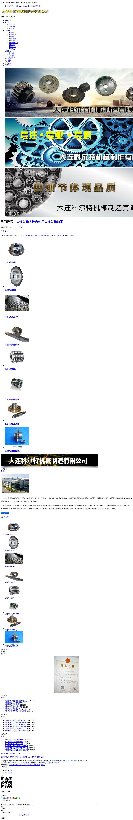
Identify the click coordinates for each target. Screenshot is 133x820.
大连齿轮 (22, 221)
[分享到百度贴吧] (13, 798)
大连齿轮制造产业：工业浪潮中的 (16, 726)
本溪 (10, 765)
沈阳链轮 (12, 41)
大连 (14, 765)
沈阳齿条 (12, 36)
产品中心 (8, 30)
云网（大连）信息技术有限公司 (48, 763)
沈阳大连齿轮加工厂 (13, 399)
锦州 (35, 765)
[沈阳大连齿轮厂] (17, 314)
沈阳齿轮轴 (12, 34)
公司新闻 (12, 53)
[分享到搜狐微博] (15, 798)
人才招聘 (8, 61)
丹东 (28, 765)
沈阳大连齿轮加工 (12, 345)
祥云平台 (26, 763)
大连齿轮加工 (53, 221)
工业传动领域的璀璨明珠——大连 (16, 728)
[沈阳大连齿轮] (17, 259)
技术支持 (12, 57)
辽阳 (24, 765)
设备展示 (8, 59)
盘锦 (38, 765)
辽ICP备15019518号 (7, 763)
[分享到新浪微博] (6, 798)
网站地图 (15, 6)
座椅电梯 (4, 753)
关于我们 (8, 22)
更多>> (3, 471)
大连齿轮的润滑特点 (12, 705)
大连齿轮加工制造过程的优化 (15, 709)
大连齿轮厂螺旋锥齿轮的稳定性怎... (17, 701)
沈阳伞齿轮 (12, 47)
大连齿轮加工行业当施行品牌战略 (16, 750)
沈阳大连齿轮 (10, 262)
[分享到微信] (19, 798)
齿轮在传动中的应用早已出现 (15, 740)
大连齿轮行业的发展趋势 (13, 707)
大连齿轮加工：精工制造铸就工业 (16, 724)
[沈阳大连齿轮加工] (17, 341)
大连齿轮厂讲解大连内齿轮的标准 (16, 746)
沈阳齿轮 (12, 32)
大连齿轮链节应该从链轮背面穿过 (16, 711)
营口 (17, 765)
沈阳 (31, 765)
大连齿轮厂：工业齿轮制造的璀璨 (16, 722)
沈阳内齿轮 (12, 49)
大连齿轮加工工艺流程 (12, 703)
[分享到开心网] (10, 798)
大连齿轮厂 (36, 221)
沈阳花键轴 (12, 39)
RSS (20, 6)
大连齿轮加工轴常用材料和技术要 (16, 748)
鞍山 (21, 765)
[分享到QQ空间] (17, 798)
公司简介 (12, 24)
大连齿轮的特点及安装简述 (14, 744)
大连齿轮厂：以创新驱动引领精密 (16, 730)
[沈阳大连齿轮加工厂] (17, 396)
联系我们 (12, 28)
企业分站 (8, 6)
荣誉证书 (12, 26)
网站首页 (8, 20)
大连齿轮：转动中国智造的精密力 (16, 720)
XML (25, 6)
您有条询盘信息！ (35, 6)
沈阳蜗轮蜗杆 (13, 43)
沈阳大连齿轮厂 (11, 317)
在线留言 (8, 63)
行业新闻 (12, 55)
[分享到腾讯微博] (8, 798)
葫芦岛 (43, 765)
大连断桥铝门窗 (13, 753)
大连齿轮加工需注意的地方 (14, 742)
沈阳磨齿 (12, 45)
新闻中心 (8, 51)
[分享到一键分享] (4, 798)
